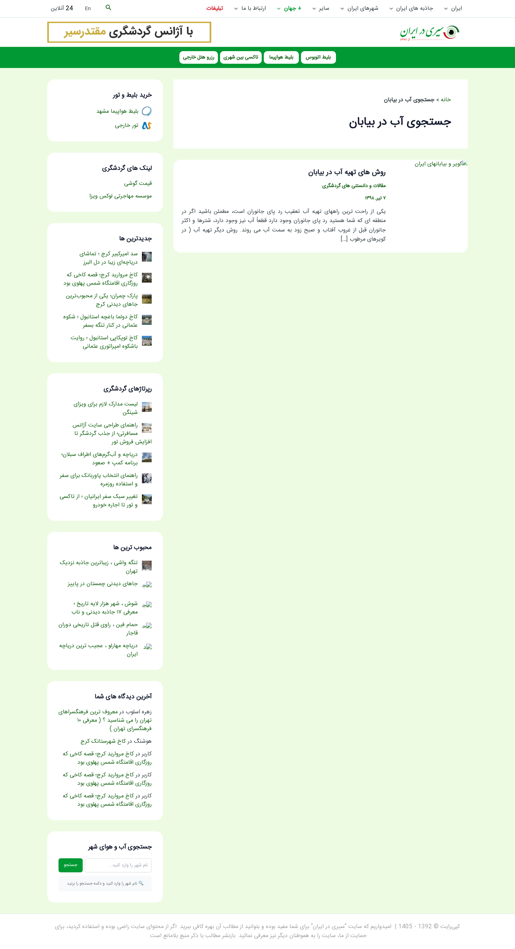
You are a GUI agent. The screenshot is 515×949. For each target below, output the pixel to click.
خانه (446, 100)
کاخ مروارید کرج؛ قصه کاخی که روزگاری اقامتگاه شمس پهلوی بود (107, 758)
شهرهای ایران (363, 8)
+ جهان (292, 8)
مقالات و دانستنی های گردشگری (354, 186)
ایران (456, 8)
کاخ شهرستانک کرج (103, 741)
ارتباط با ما (253, 8)
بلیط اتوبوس (318, 57)
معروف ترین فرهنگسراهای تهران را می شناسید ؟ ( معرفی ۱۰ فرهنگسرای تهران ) (105, 720)
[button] (447, 9)
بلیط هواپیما (281, 57)
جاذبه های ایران (414, 8)
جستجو (70, 865)
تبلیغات (214, 8)
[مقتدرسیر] (129, 32)
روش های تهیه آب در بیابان (347, 172)
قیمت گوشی (138, 183)
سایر (324, 8)
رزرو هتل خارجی (198, 57)
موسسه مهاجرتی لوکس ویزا (120, 196)
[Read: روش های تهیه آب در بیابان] (441, 164)
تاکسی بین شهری (241, 57)
